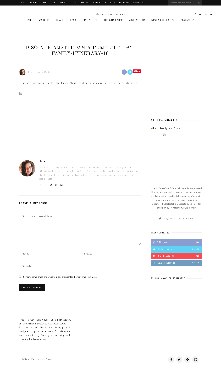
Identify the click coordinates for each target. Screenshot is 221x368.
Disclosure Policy (119, 2)
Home (23, 2)
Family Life (65, 2)
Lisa (30, 72)
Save (138, 71)
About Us (33, 2)
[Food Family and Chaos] (37, 359)
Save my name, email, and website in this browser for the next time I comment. (60, 277)
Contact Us (138, 2)
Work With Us (100, 2)
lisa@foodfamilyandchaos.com (178, 218)
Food (53, 2)
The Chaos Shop (82, 2)
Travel (44, 2)
